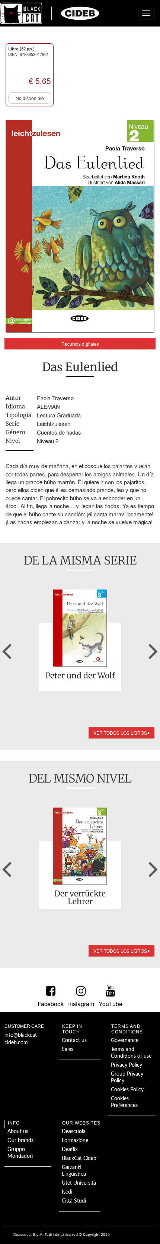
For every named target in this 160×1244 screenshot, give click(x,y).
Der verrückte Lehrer (80, 897)
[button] (6, 648)
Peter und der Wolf (80, 676)
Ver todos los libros (120, 733)
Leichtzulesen (53, 423)
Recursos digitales (80, 343)
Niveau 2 (47, 441)
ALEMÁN (48, 406)
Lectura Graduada (59, 415)
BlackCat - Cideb (50, 13)
